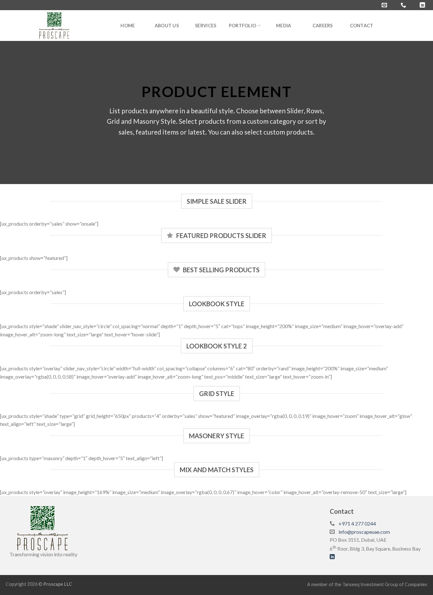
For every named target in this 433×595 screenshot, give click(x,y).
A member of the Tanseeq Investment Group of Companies (367, 584)
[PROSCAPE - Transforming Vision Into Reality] (54, 25)
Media (283, 25)
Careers (323, 25)
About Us (167, 25)
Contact (361, 25)
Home (127, 25)
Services (205, 25)
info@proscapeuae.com (364, 532)
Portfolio (242, 25)
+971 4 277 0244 (357, 523)
